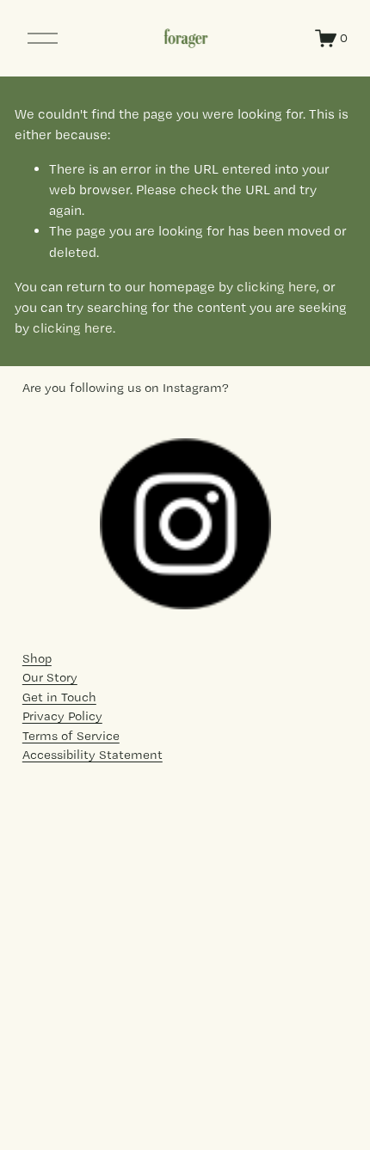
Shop (37, 658)
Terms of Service (71, 735)
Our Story (49, 677)
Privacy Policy (62, 716)
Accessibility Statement (92, 754)
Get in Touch (59, 697)
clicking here (277, 286)
